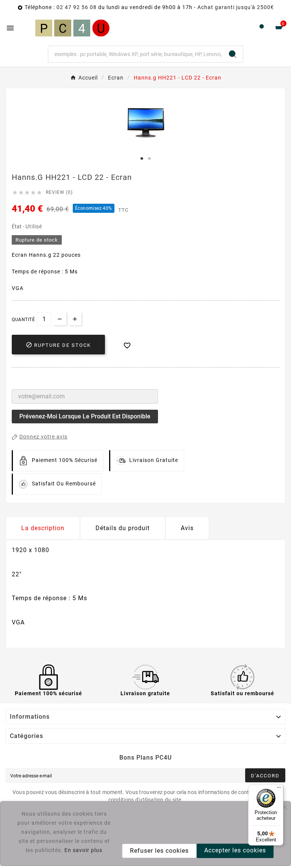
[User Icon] (261, 28)
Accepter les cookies (235, 850)
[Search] (232, 54)
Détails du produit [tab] (122, 528)
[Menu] (278, 789)
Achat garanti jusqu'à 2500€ (235, 7)
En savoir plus (83, 850)
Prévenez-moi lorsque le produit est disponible (84, 416)
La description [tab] (42, 528)
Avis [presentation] (187, 528)
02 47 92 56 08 (76, 7)
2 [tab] (149, 158)
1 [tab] (142, 158)
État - (18, 226)
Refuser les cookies (159, 850)
